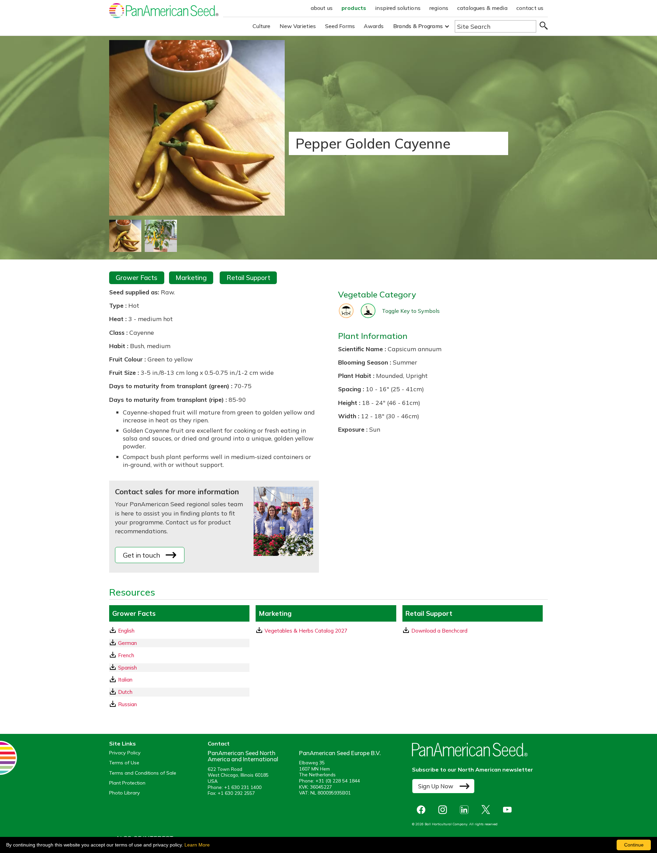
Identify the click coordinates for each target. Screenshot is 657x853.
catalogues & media (482, 7)
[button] (421, 26)
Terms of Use (124, 763)
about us (322, 7)
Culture (262, 26)
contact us (530, 7)
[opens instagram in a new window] (444, 810)
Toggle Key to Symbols (411, 311)
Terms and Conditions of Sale (142, 773)
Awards (374, 26)
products (354, 7)
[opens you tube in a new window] (509, 810)
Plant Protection (127, 783)
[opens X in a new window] (487, 810)
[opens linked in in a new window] (466, 810)
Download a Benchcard (439, 630)
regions (438, 7)
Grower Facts (136, 277)
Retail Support (248, 277)
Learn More (197, 845)
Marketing (191, 277)
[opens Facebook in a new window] (423, 810)
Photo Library (124, 793)
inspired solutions (398, 7)
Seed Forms (340, 26)
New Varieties (298, 26)
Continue (634, 845)
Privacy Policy (125, 753)
